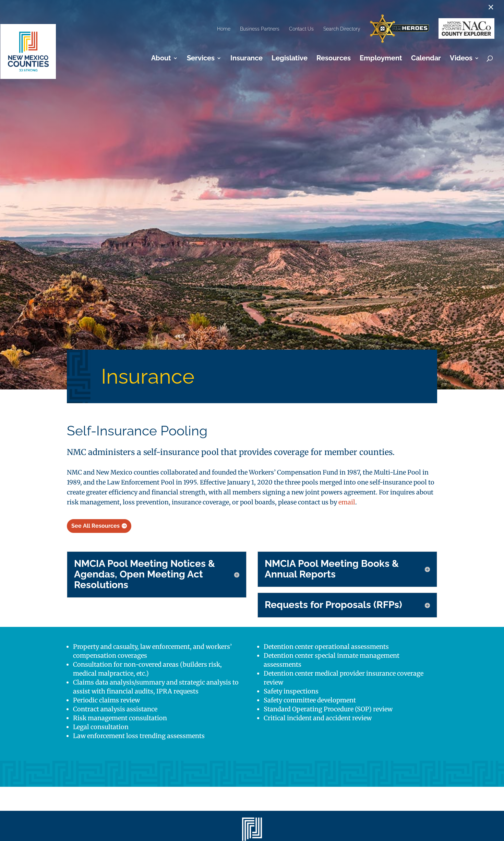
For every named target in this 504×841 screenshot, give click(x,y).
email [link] (346, 502)
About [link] (161, 59)
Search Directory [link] (341, 29)
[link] (399, 29)
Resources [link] (333, 59)
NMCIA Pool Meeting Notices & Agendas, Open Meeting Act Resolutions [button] (144, 574)
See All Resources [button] (95, 526)
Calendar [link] (426, 59)
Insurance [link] (246, 59)
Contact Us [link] (301, 29)
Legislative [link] (290, 59)
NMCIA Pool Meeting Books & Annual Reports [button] (332, 569)
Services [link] (201, 59)
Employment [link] (381, 59)
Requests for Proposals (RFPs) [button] (333, 605)
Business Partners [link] (259, 29)
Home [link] (223, 29)
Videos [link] (461, 59)
